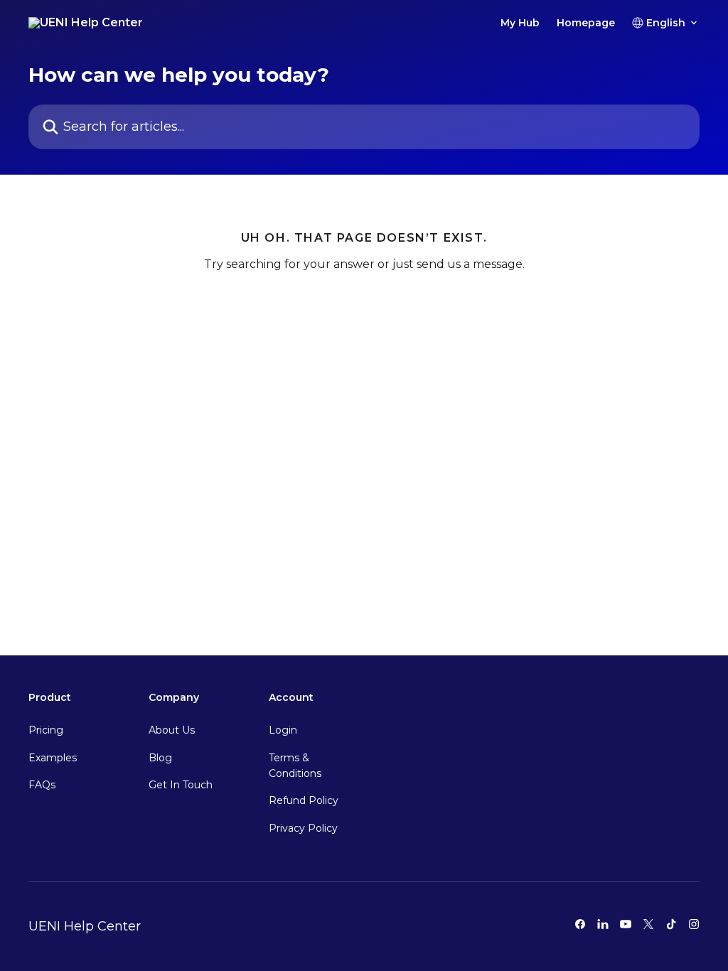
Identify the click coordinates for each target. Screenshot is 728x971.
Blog (160, 757)
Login (283, 730)
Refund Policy (303, 800)
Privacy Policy (303, 828)
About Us (172, 730)
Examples (52, 757)
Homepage (586, 23)
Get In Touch (181, 784)
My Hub (520, 23)
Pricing (45, 730)
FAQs (41, 784)
